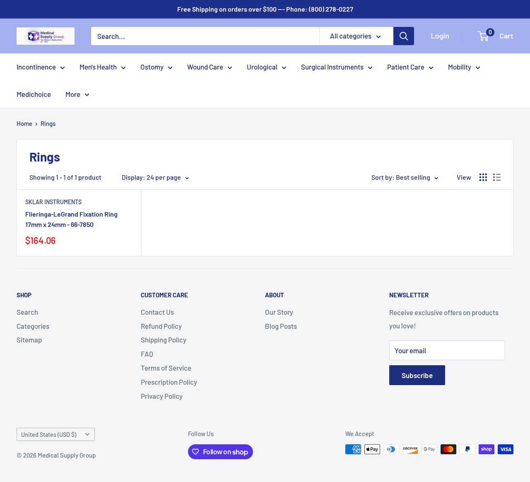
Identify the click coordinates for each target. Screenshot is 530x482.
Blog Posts (281, 326)
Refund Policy (161, 326)
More (72, 94)
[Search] (403, 36)
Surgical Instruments (332, 67)
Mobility (459, 67)
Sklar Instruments (53, 201)
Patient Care (405, 67)
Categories (33, 326)
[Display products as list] (497, 177)
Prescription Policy (169, 382)
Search (27, 312)
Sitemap (29, 339)
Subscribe (417, 375)
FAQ (147, 353)
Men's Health (98, 67)
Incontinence (36, 67)
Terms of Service (166, 368)
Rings (48, 123)
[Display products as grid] (483, 177)
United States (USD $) (48, 434)
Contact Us (157, 312)
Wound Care (205, 67)
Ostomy (152, 67)
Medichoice (34, 94)
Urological (262, 67)
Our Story (279, 312)
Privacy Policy (162, 396)
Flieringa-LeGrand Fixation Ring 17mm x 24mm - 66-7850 (71, 219)
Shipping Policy (163, 339)
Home (24, 123)
